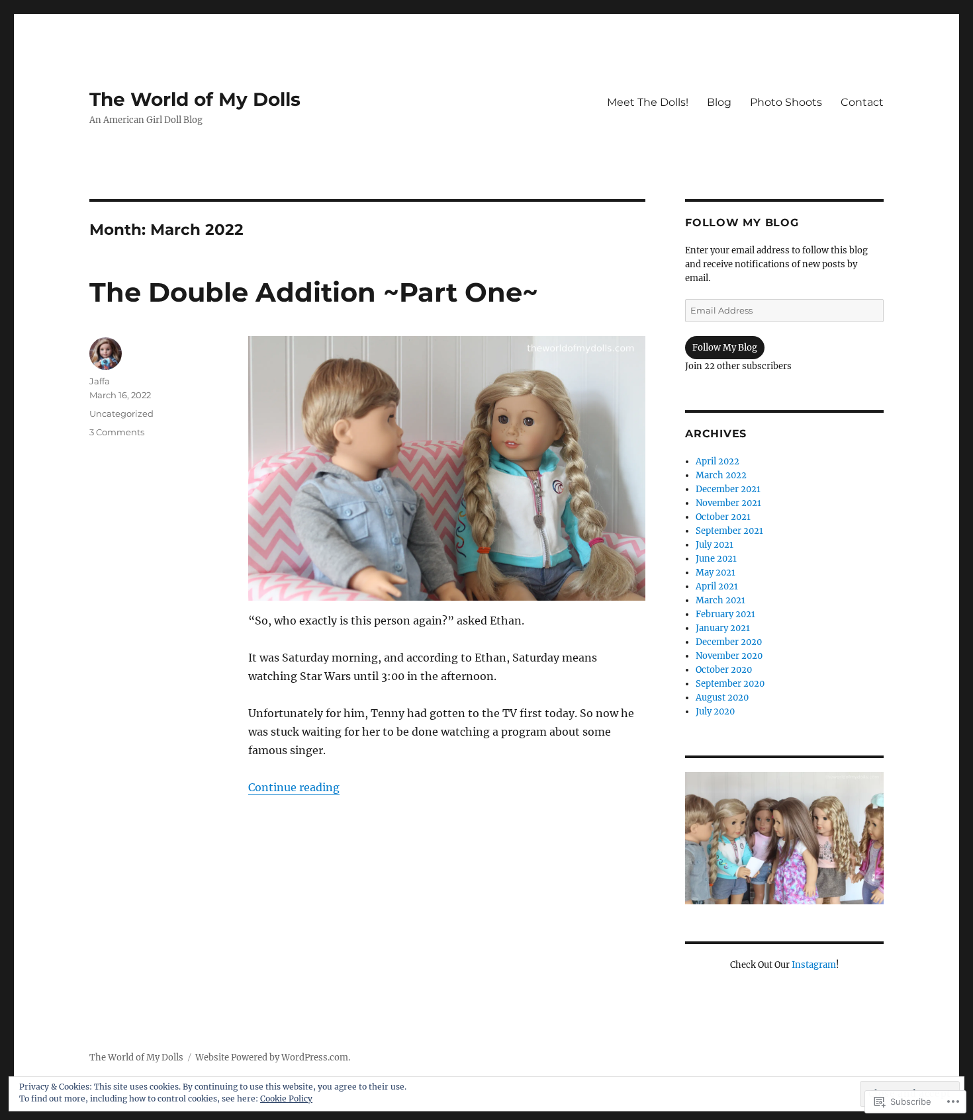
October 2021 (723, 517)
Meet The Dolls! (647, 102)
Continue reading (294, 787)
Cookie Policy (286, 1098)
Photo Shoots (786, 102)
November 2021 (728, 503)
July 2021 (714, 544)
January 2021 (723, 628)
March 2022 (721, 475)
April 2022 (717, 461)
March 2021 (720, 600)
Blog (719, 102)
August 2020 (722, 697)
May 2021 (715, 572)
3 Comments (116, 432)
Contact (862, 102)
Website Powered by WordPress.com (271, 1057)
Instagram (814, 964)
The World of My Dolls (195, 99)
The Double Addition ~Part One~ (313, 292)
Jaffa (99, 381)
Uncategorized (121, 413)
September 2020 (730, 683)
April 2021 (717, 586)
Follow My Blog (742, 222)
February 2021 (725, 614)
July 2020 (715, 711)
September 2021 (729, 531)
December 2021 (728, 489)
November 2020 (729, 656)
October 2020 (724, 669)
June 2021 (716, 558)
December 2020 (729, 642)
